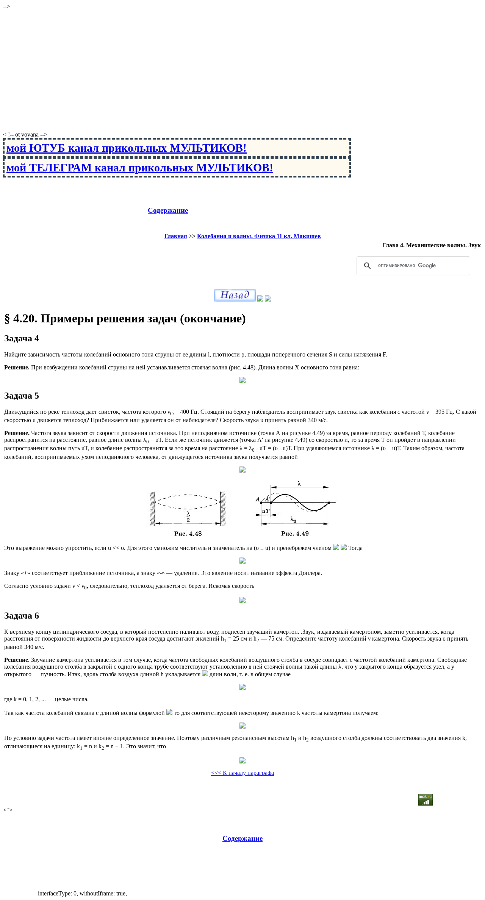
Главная (175, 236)
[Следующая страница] (268, 299)
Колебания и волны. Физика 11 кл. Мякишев (259, 236)
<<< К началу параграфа (242, 773)
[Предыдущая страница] (235, 299)
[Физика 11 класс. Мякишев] (260, 299)
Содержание (168, 210)
